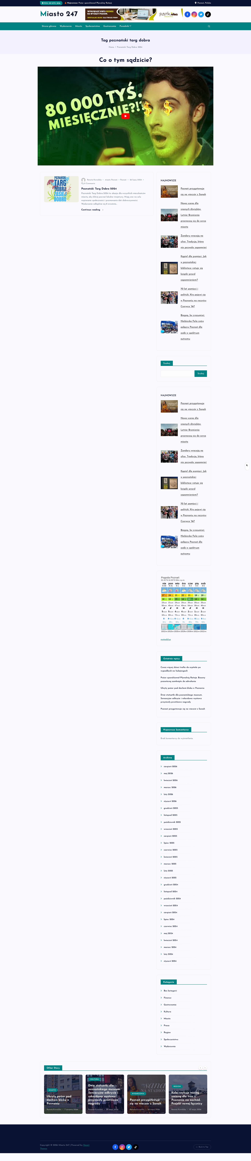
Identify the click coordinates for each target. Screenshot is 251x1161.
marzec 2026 (170, 787)
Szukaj (166, 363)
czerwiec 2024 (170, 926)
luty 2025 (168, 871)
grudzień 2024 (171, 885)
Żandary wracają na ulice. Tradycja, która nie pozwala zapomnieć (194, 242)
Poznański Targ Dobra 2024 (129, 47)
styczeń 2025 (170, 878)
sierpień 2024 (170, 913)
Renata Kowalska (94, 180)
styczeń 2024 (170, 961)
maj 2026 (168, 773)
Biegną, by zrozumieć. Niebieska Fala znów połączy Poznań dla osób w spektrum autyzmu (193, 327)
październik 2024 (172, 899)
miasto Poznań (111, 180)
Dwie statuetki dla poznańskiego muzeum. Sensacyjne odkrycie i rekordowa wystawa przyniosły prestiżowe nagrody (181, 698)
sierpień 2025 (170, 836)
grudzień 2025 (171, 808)
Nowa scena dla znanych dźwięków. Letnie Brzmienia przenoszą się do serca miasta (193, 215)
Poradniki (124, 26)
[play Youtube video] (125, 116)
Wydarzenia (66, 26)
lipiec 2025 (169, 843)
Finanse (167, 998)
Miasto (78, 26)
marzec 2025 (170, 864)
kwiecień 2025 (170, 857)
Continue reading (91, 210)
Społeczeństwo (92, 26)
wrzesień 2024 (171, 906)
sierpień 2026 (170, 767)
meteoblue (166, 640)
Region (167, 1032)
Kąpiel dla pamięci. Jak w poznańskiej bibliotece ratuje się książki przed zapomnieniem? (194, 268)
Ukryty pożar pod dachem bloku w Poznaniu (182, 688)
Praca (166, 1026)
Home (111, 47)
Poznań (123, 180)
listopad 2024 (170, 892)
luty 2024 (168, 954)
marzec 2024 (170, 947)
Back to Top (203, 1147)
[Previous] (200, 1068)
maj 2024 (168, 933)
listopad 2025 (170, 815)
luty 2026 (168, 794)
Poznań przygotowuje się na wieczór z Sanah (183, 709)
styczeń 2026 (170, 801)
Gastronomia (109, 26)
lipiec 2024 (169, 919)
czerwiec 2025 (170, 850)
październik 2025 (172, 822)
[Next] (205, 1068)
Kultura (167, 1012)
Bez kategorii (170, 991)
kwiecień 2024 (170, 940)
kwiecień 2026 (170, 780)
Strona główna (49, 26)
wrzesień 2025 (171, 829)
